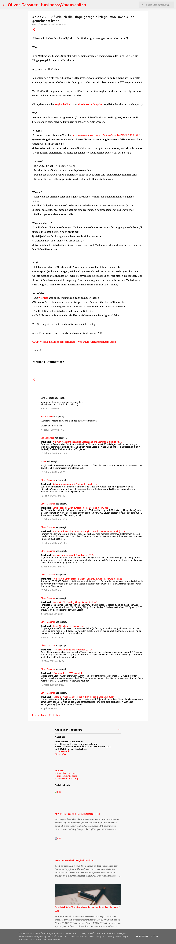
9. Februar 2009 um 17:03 (53, 408)
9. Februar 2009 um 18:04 (53, 430)
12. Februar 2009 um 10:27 (54, 495)
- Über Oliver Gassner (65, 773)
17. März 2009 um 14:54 (52, 661)
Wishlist (43, 297)
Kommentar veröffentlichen (46, 715)
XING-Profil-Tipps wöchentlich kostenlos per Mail (77, 814)
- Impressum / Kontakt (66, 776)
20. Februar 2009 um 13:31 (54, 566)
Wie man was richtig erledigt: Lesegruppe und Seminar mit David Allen (87, 442)
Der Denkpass (47, 437)
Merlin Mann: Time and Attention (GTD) (72, 649)
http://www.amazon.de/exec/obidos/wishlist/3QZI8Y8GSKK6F (106, 135)
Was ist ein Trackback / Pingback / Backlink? (75, 860)
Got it (154, 936)
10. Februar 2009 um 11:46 (54, 453)
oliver (43, 461)
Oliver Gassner (48, 480)
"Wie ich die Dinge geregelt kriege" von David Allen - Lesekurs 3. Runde (87, 578)
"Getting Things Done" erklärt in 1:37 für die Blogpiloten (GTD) (83, 697)
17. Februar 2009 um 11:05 (54, 543)
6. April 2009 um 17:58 (52, 708)
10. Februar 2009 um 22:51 (54, 472)
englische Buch (63, 104)
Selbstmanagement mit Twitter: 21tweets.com (75, 484)
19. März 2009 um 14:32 (52, 685)
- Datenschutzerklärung (67, 778)
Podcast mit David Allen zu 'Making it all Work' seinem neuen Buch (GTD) (89, 531)
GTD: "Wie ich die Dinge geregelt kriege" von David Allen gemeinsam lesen (74, 341)
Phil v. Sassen (47, 416)
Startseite (59, 770)
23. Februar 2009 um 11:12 (54, 590)
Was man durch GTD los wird (67, 673)
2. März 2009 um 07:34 (52, 614)
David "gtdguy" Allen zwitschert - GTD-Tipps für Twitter (80, 508)
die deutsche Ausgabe (90, 104)
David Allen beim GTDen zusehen (69, 626)
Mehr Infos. (60, 754)
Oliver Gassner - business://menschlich (47, 4)
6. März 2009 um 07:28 (52, 637)
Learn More (141, 936)
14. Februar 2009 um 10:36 (54, 519)
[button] (34, 30)
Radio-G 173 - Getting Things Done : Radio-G (75, 602)
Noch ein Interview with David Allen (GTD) (73, 555)
